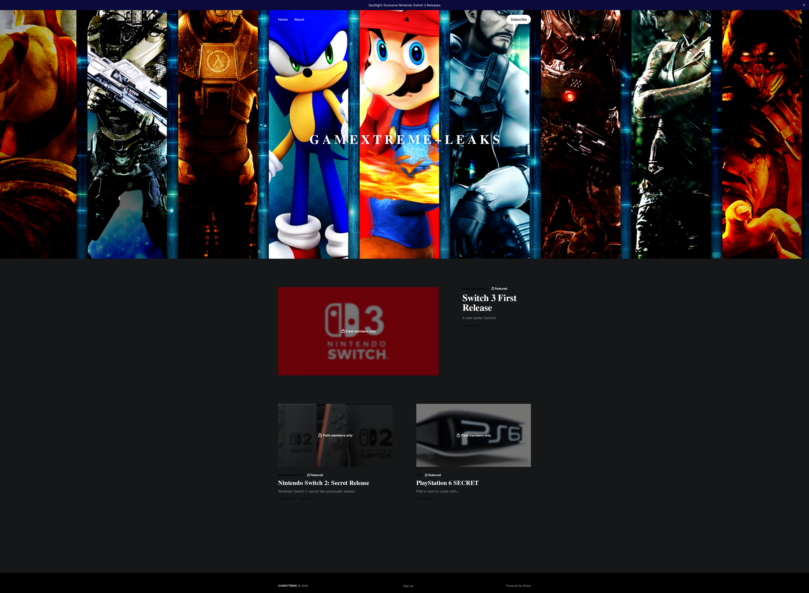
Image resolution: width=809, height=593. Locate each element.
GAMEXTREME (287, 585)
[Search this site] (483, 19)
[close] (804, 5)
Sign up (408, 586)
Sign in (496, 19)
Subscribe (519, 19)
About (299, 19)
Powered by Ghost (518, 585)
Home (283, 19)
